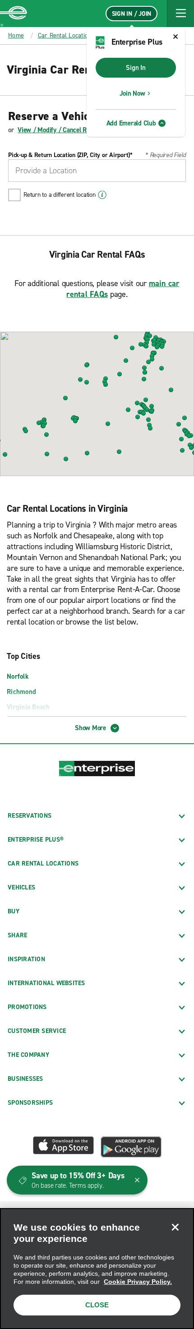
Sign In (135, 67)
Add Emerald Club (131, 123)
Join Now (132, 93)
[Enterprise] (13, 13)
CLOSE (97, 1305)
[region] (97, 1268)
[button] (180, 13)
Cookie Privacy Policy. (138, 1281)
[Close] (175, 1227)
